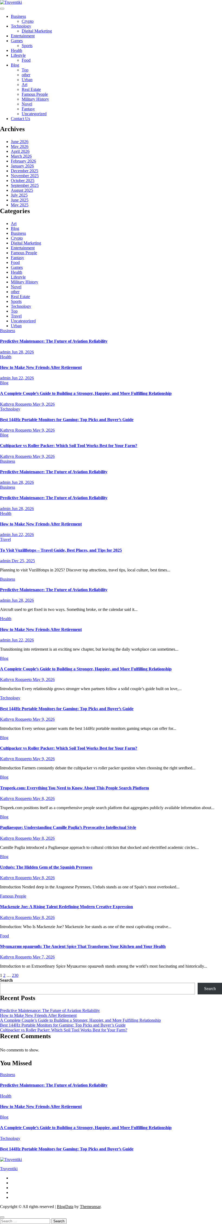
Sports (27, 45)
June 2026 (19, 141)
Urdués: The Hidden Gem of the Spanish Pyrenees (46, 867)
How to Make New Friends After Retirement (41, 367)
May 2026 (19, 146)
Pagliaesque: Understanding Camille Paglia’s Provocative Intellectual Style (68, 827)
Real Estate (31, 89)
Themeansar (90, 1206)
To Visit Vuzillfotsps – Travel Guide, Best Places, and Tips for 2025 (61, 550)
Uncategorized (34, 113)
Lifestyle (18, 55)
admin (6, 352)
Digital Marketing (37, 31)
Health (16, 50)
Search (6, 980)
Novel (27, 104)
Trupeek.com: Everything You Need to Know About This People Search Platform (74, 788)
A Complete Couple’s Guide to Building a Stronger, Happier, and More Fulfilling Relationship (86, 393)
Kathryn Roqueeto (16, 404)
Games (17, 40)
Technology (21, 26)
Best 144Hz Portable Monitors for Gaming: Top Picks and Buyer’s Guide (66, 419)
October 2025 (22, 180)
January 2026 (22, 166)
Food (26, 60)
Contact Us (20, 118)
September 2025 (25, 185)
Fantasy (28, 109)
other (26, 74)
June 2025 (19, 200)
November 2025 (25, 175)
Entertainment (23, 36)
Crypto (28, 21)
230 (15, 975)
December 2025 (24, 170)
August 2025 (22, 190)
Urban (27, 79)
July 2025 (19, 195)
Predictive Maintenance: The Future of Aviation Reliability (53, 341)
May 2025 (19, 205)
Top (25, 70)
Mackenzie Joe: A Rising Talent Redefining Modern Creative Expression (66, 906)
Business (18, 16)
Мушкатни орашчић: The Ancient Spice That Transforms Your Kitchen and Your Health (83, 946)
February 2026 (23, 161)
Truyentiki (9, 1168)
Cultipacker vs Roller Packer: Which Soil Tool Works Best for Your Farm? (68, 445)
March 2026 (21, 156)
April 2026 (20, 151)
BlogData (65, 1206)
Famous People (35, 94)
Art (24, 84)
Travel (16, 316)
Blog (15, 65)
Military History (35, 99)
